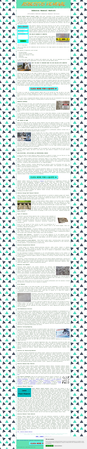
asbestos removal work (40, 92)
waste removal (32, 380)
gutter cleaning (40, 379)
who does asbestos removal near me (47, 392)
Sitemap (18, 440)
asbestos (60, 18)
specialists (43, 377)
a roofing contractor (33, 381)
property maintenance (22, 379)
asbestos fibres (63, 47)
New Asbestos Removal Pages (24, 440)
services (67, 188)
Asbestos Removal (43, 440)
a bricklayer (47, 381)
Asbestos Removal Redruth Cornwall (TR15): (28, 16)
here (18, 374)
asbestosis (33, 43)
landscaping (33, 382)
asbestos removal (38, 30)
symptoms (19, 60)
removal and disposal (51, 134)
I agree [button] (47, 445)
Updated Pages (31, 440)
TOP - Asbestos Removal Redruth (24, 431)
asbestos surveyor (61, 129)
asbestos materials (52, 80)
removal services (47, 382)
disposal (56, 149)
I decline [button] (51, 445)
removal (50, 78)
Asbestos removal (21, 416)
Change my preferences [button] (58, 445)
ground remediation (50, 316)
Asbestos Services (37, 440)
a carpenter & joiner (48, 380)
